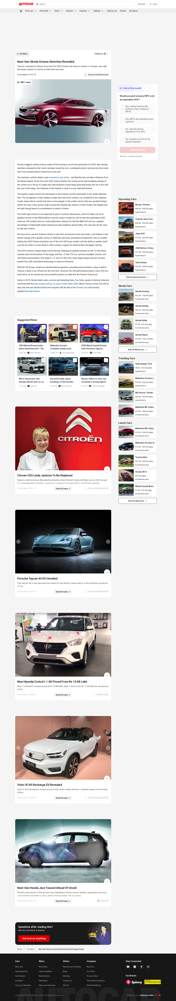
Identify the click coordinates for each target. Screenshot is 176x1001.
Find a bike (44, 11)
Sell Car (66, 985)
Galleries (97, 11)
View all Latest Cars (136, 501)
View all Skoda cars (136, 350)
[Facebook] (141, 966)
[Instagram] (134, 966)
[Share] (107, 142)
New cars (19, 967)
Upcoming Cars (21, 971)
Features (83, 11)
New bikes (43, 967)
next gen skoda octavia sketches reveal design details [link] (61, 949)
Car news (19, 981)
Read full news (62, 489)
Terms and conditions (96, 981)
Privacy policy (92, 976)
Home (19, 949)
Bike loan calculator (47, 985)
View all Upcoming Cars (136, 277)
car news (30, 949)
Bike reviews (44, 976)
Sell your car (112, 11)
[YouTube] (128, 966)
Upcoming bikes (45, 971)
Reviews (69, 11)
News (57, 11)
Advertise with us (94, 985)
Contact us (67, 981)
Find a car (29, 11)
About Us (90, 967)
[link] (126, 208)
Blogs (65, 971)
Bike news (43, 981)
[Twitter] (148, 966)
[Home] (21, 11)
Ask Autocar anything (72, 967)
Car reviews (20, 976)
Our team (91, 971)
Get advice (133, 11)
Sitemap (66, 976)
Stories (123, 11)
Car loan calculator (23, 985)
